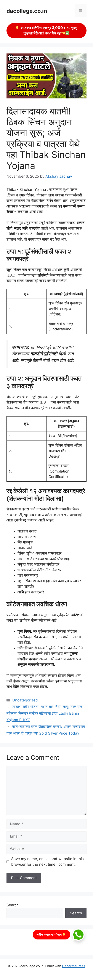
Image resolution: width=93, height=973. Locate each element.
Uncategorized (25, 700)
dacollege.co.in (26, 11)
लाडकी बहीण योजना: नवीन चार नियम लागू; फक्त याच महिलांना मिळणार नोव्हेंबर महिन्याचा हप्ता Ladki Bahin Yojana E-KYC (44, 713)
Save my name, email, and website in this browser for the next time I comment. (47, 862)
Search (12, 905)
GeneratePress (73, 966)
